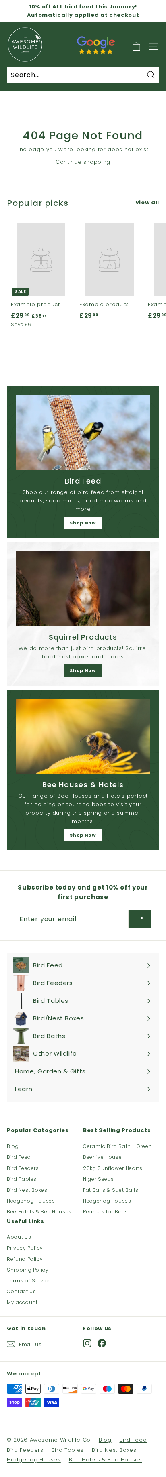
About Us (19, 1236)
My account (22, 1302)
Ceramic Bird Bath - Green (117, 1146)
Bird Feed (19, 1157)
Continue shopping (83, 162)
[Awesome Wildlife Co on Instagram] (87, 1343)
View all (147, 202)
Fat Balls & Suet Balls (110, 1189)
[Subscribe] (140, 919)
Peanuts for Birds (105, 1211)
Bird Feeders (23, 1168)
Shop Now (83, 523)
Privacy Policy (25, 1248)
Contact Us (21, 1291)
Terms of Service (29, 1280)
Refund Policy (25, 1259)
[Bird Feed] (83, 432)
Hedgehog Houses (31, 1200)
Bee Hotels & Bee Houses (39, 1211)
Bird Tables (22, 1179)
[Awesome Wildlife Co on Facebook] (102, 1343)
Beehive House (102, 1157)
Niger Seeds (98, 1179)
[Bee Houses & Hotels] (83, 736)
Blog (13, 1146)
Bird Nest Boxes (27, 1189)
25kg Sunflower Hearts (113, 1168)
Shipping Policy (28, 1269)
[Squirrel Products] (83, 588)
